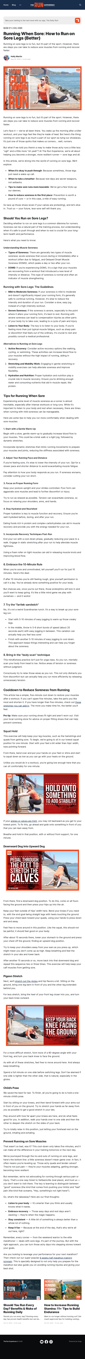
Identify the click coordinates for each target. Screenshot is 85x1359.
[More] (20, 5)
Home (5, 5)
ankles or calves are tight (24, 821)
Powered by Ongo (75, 1341)
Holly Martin (16, 56)
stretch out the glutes (26, 981)
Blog (14, 5)
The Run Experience (10, 1341)
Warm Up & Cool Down (12, 28)
